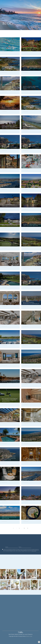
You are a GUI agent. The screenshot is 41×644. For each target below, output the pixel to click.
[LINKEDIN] (19, 639)
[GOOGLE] (27, 639)
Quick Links (29, 636)
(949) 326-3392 (5, 609)
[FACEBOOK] (14, 639)
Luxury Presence (28, 634)
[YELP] (25, 639)
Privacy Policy (21, 636)
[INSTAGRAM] (16, 639)
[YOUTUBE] (22, 639)
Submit (34, 547)
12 (24, 528)
